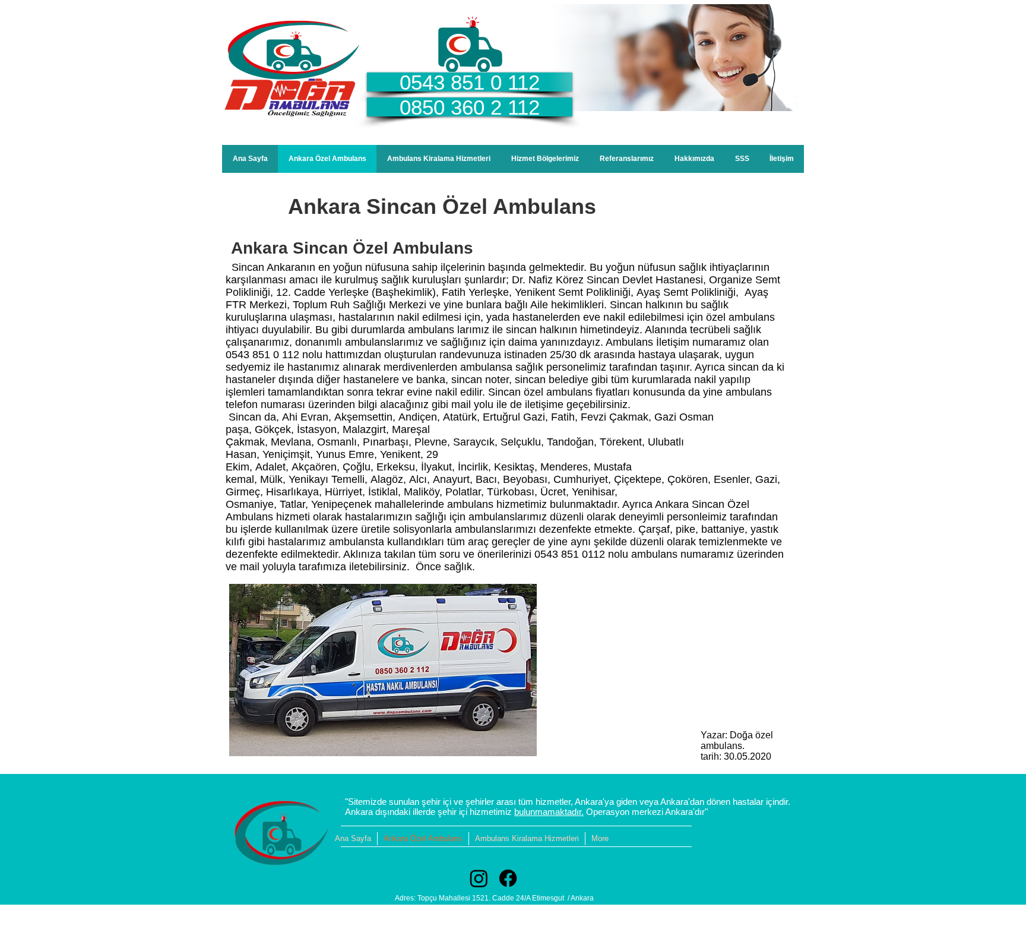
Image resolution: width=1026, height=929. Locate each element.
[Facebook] (508, 878)
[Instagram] (478, 878)
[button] (545, 159)
